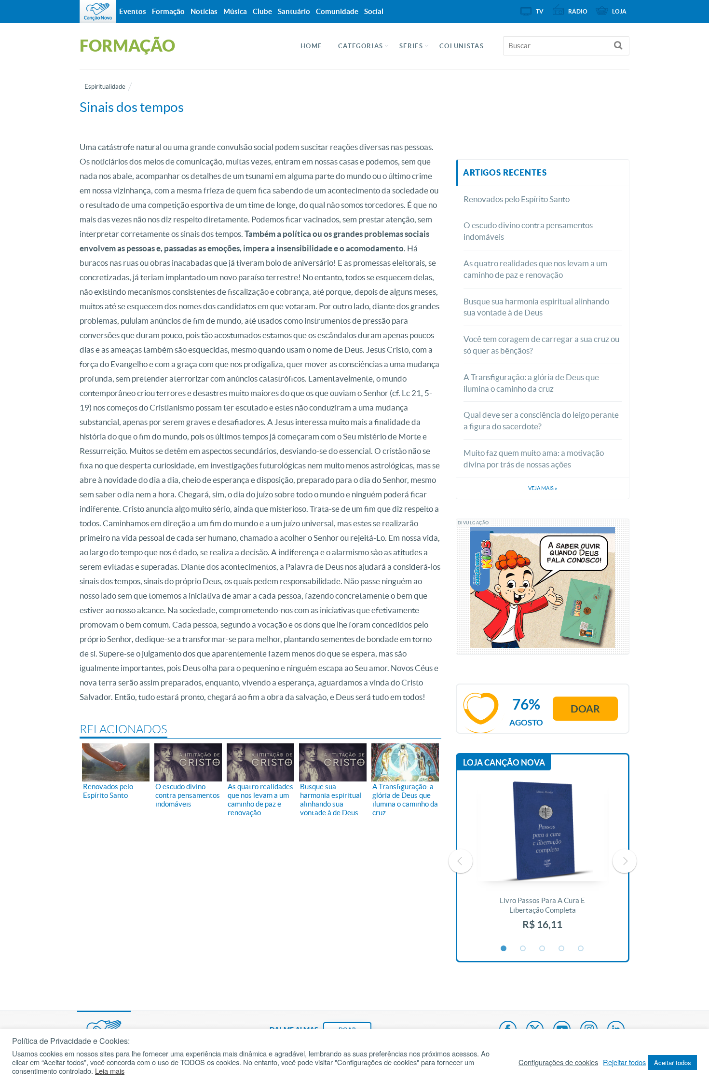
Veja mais (542, 488)
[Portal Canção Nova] (98, 11)
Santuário (294, 11)
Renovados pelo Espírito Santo (517, 199)
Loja (619, 11)
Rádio (577, 11)
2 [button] (523, 949)
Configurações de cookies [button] (558, 1062)
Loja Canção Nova (504, 762)
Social (373, 11)
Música (235, 11)
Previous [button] (461, 861)
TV (540, 11)
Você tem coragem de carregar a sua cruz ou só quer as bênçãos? (541, 344)
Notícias (204, 11)
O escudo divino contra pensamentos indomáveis (528, 230)
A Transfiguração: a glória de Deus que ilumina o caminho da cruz (531, 382)
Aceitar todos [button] (672, 1062)
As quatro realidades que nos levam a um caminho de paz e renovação (535, 269)
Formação (168, 11)
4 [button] (562, 949)
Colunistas (461, 46)
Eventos (132, 11)
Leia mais (109, 1071)
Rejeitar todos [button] (624, 1062)
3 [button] (542, 949)
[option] (543, 861)
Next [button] (625, 861)
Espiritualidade (104, 86)
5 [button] (581, 949)
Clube (262, 11)
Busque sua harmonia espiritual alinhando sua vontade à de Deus (536, 307)
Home (311, 46)
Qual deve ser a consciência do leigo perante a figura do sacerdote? (541, 420)
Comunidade (337, 11)
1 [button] (504, 949)
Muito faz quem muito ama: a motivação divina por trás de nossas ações (534, 458)
